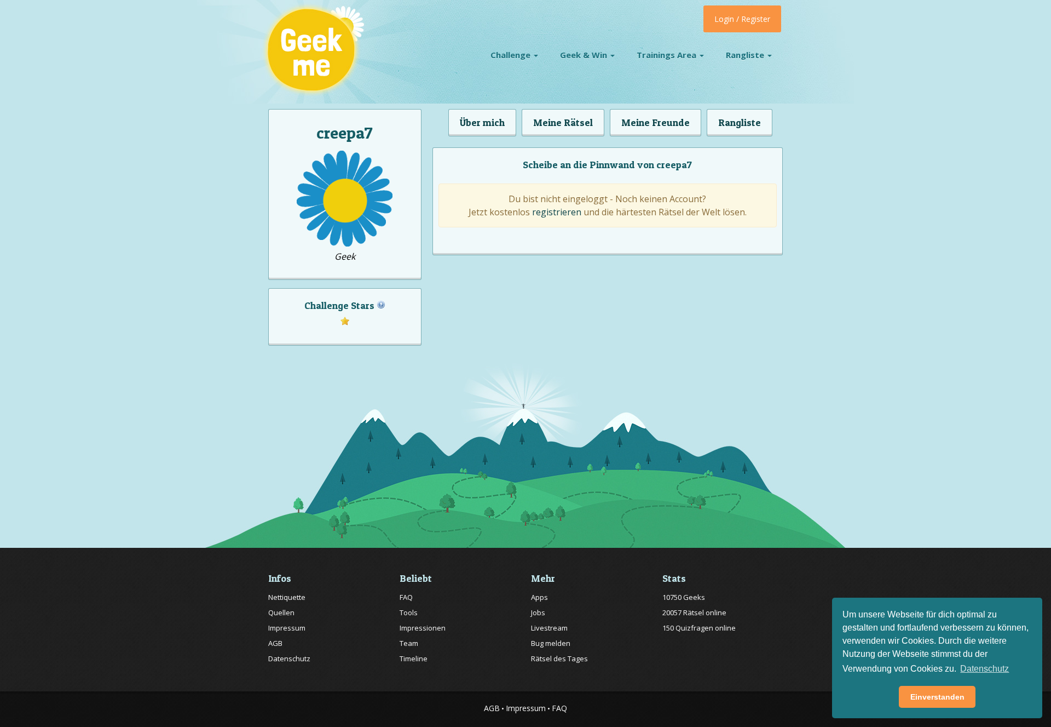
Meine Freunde (655, 122)
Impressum (286, 628)
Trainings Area (667, 54)
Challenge (511, 54)
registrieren (556, 212)
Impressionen (423, 628)
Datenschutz (289, 658)
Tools (409, 612)
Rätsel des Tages (559, 658)
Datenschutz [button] (984, 668)
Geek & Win (584, 54)
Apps (539, 597)
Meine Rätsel (563, 122)
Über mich (482, 122)
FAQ (406, 597)
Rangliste (746, 54)
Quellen (281, 612)
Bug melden (550, 643)
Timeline (414, 658)
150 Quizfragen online (699, 628)
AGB (275, 643)
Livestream (549, 628)
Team (409, 643)
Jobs (538, 612)
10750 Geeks (683, 597)
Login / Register (742, 19)
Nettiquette (286, 597)
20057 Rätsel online (694, 612)
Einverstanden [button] (937, 696)
